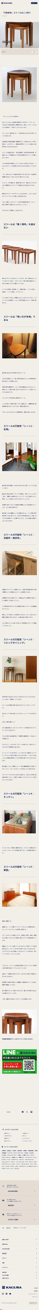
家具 (36, 1150)
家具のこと (7, 1133)
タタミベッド (15, 1159)
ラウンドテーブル (12, 1155)
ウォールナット (6, 1162)
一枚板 (19, 1155)
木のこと (24, 1135)
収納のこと (7, 1138)
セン (4, 1166)
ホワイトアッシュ (7, 1164)
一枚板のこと (25, 1133)
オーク (31, 1162)
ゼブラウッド (23, 1166)
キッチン (22, 1159)
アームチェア (29, 1157)
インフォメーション (27, 1141)
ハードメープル (20, 1162)
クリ (8, 1168)
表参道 (4, 1150)
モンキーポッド (25, 1164)
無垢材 (25, 1150)
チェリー (13, 1162)
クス (36, 1164)
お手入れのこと (8, 1135)
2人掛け (4, 1155)
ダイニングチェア (7, 1157)
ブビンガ (17, 1168)
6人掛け (32, 1153)
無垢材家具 (31, 1150)
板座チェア (14, 1157)
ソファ (35, 1157)
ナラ (27, 1162)
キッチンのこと (26, 1138)
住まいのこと (7, 1141)
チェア (32, 1155)
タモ (35, 1162)
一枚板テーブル (25, 1155)
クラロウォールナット (33, 1166)
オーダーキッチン (30, 1159)
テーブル (10, 1153)
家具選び (5, 1153)
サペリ (13, 1164)
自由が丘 (9, 1150)
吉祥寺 (14, 1150)
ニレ (12, 1168)
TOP (3, 1227)
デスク (4, 1159)
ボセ (17, 1166)
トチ (32, 1164)
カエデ (4, 1168)
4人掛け (26, 1153)
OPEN (34, 51)
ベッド (8, 1159)
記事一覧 (8, 1227)
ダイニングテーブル (18, 1153)
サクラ (12, 1166)
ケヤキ (7, 1166)
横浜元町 (20, 1150)
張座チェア (21, 1157)
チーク (18, 1164)
